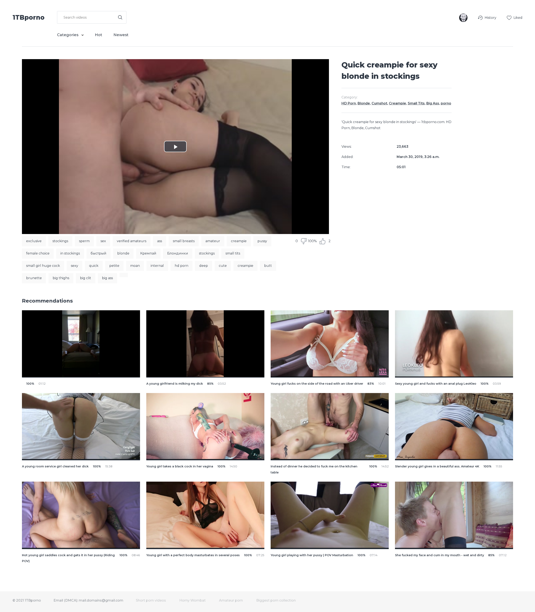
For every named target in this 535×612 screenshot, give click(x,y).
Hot (98, 35)
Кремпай (148, 253)
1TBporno (29, 17)
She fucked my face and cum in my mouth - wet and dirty (439, 555)
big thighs (61, 278)
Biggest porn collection (276, 600)
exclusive (34, 241)
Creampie (397, 103)
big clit (85, 278)
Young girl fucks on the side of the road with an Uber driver (317, 384)
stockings (60, 241)
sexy (74, 266)
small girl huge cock (43, 266)
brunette (34, 278)
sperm (84, 241)
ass (159, 241)
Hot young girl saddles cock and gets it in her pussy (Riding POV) (68, 558)
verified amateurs (131, 241)
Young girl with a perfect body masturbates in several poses (193, 555)
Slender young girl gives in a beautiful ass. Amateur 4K (437, 466)
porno (446, 103)
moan (135, 266)
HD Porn (348, 103)
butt (268, 266)
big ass (107, 278)
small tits (232, 253)
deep (203, 266)
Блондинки (177, 253)
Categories (68, 35)
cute (223, 266)
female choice (38, 253)
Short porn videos (151, 600)
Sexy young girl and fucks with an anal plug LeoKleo (435, 384)
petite (114, 266)
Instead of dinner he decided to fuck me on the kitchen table (314, 469)
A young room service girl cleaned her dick (55, 466)
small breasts (184, 241)
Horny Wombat (192, 600)
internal (157, 266)
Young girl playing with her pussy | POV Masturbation (312, 555)
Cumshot (379, 103)
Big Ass (432, 103)
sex (103, 241)
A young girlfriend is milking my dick (174, 384)
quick (93, 266)
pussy (262, 241)
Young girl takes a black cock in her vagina (179, 466)
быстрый (98, 253)
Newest (121, 35)
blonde (123, 253)
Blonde (364, 103)
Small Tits (416, 103)
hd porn (181, 266)
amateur (212, 241)
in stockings (70, 253)
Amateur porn (231, 600)
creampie (239, 241)
